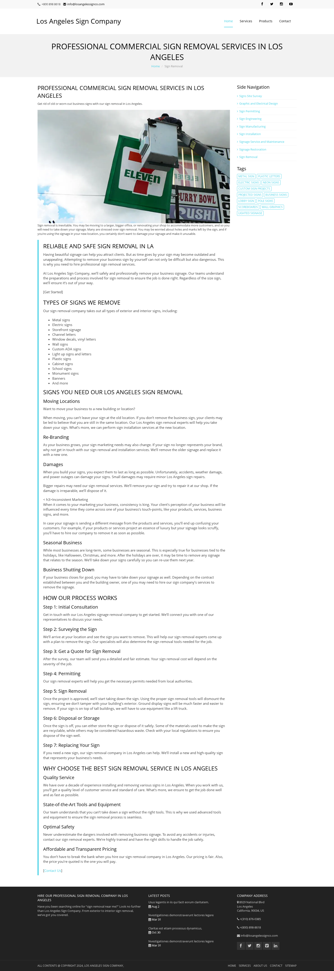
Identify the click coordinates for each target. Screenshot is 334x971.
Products (265, 21)
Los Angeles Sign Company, (104, 966)
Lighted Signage (250, 213)
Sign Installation (250, 134)
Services (246, 21)
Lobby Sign (246, 201)
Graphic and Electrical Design (258, 103)
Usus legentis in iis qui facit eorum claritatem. (178, 904)
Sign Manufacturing (252, 126)
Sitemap (291, 966)
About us (260, 966)
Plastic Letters (269, 176)
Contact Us (52, 870)
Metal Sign (246, 176)
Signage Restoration (252, 149)
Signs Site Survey (250, 96)
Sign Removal (248, 157)
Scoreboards (248, 207)
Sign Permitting (249, 111)
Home (228, 21)
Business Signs (276, 195)
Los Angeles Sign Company (78, 21)
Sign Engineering (250, 119)
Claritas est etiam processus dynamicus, (175, 930)
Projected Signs (250, 195)
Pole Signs (265, 201)
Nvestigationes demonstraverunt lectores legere (181, 917)
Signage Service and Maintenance (261, 142)
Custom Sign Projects (254, 189)
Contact (285, 21)
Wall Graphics (272, 207)
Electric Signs (248, 182)
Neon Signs (271, 182)
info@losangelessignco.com (86, 4)
